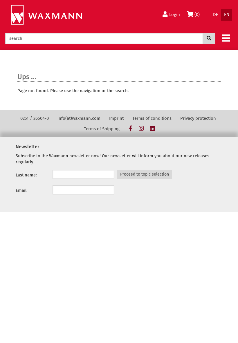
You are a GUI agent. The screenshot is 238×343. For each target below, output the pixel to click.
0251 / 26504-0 (34, 118)
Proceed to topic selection (144, 174)
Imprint (116, 118)
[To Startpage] (46, 15)
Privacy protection (198, 118)
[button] (226, 38)
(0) (198, 14)
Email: (22, 190)
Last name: (26, 175)
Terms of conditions (152, 118)
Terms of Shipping (102, 128)
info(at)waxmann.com (78, 118)
